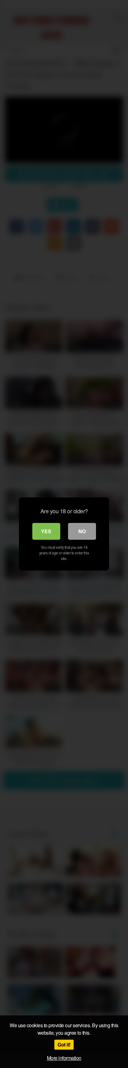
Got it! (64, 1044)
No (82, 531)
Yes (46, 531)
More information (64, 1057)
